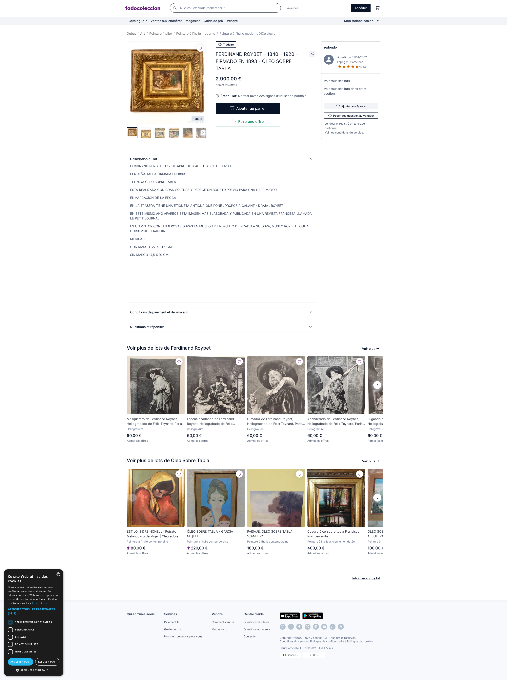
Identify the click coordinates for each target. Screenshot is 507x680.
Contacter (250, 636)
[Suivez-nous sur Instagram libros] (291, 627)
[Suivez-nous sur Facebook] (299, 627)
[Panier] (377, 7)
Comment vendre (223, 622)
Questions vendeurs (256, 622)
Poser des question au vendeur (353, 115)
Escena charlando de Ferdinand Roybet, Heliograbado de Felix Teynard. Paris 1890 (210, 421)
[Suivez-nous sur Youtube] (324, 627)
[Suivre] (200, 48)
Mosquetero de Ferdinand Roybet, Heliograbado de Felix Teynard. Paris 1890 (154, 421)
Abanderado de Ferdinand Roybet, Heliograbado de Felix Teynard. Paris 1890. (334, 421)
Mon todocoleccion (359, 21)
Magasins (193, 21)
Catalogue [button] (137, 21)
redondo (330, 47)
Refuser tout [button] (47, 661)
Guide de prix (214, 21)
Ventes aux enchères (166, 21)
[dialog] (33, 622)
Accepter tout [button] (20, 661)
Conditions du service (294, 641)
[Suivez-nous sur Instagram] (283, 627)
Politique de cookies (360, 641)
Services (170, 614)
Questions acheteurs (257, 629)
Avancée (292, 8)
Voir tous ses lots (337, 81)
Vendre (232, 21)
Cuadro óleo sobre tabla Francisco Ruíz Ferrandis (333, 533)
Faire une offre (251, 121)
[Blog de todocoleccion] (341, 627)
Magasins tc (219, 629)
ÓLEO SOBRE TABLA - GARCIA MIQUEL (210, 533)
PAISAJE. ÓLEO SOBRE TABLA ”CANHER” (270, 533)
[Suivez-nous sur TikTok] (332, 627)
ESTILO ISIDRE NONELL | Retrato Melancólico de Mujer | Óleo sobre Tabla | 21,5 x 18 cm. (152, 534)
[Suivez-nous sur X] (308, 627)
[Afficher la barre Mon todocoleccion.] (377, 21)
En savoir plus (40, 603)
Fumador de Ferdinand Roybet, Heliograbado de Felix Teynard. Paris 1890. (274, 421)
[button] (221, 158)
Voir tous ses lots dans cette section (345, 91)
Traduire (228, 44)
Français (292, 654)
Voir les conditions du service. (344, 132)
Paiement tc (172, 622)
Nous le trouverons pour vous (183, 636)
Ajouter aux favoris (353, 106)
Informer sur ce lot (366, 578)
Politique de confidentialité (327, 641)
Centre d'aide (254, 614)
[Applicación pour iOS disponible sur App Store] (290, 615)
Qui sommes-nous (141, 614)
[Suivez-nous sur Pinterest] (316, 627)
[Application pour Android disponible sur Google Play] (312, 615)
